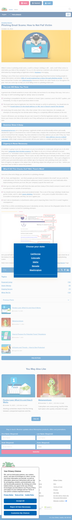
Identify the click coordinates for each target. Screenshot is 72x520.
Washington (36, 270)
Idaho (35, 262)
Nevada (35, 266)
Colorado (35, 258)
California (35, 254)
